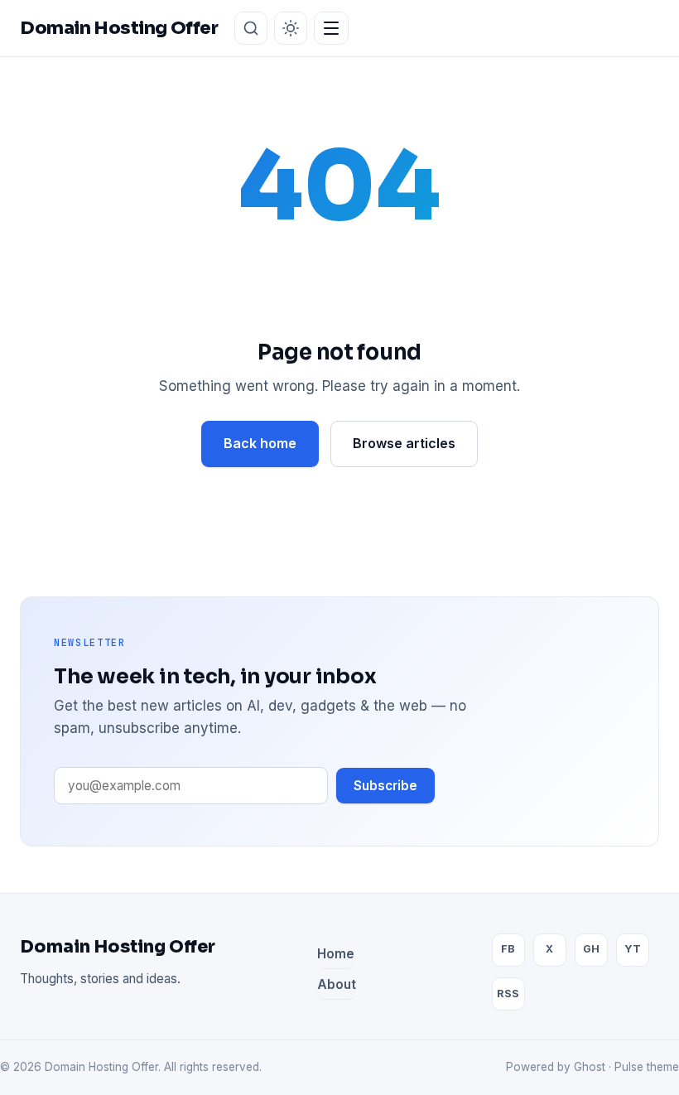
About (336, 984)
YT (632, 949)
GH (591, 949)
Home (335, 954)
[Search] (250, 28)
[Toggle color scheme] (290, 28)
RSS (508, 993)
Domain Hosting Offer (117, 947)
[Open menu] (331, 28)
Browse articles (404, 443)
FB (508, 949)
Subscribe (385, 786)
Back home (260, 443)
